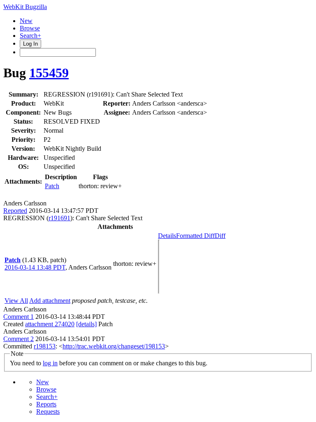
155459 (49, 72)
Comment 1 (18, 316)
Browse (30, 28)
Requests (48, 411)
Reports (46, 404)
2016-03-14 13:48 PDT (35, 267)
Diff (220, 235)
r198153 (45, 346)
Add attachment (49, 300)
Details (167, 235)
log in (50, 363)
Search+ (30, 35)
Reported (15, 210)
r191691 (59, 217)
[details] (86, 324)
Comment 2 (18, 338)
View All (16, 300)
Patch (52, 185)
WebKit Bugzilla (25, 6)
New (26, 20)
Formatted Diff (195, 235)
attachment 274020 (49, 324)
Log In (30, 44)
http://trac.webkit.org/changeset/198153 (114, 346)
